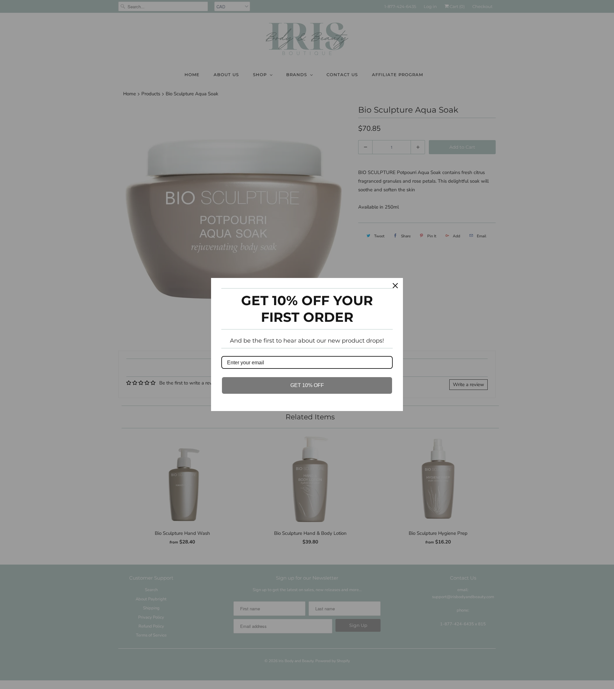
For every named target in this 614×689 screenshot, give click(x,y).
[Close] (395, 285)
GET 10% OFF (307, 385)
